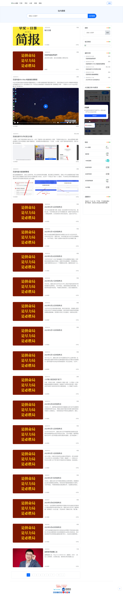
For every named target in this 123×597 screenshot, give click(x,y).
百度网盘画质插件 (91, 58)
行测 (78, 549)
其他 (78, 52)
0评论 (77, 45)
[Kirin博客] (14, 3)
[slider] (34, 122)
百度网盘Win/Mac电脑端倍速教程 (95, 64)
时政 (78, 27)
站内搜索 (92, 16)
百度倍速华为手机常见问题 (93, 69)
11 (59, 575)
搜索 (109, 3)
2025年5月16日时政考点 (93, 80)
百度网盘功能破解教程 (92, 74)
